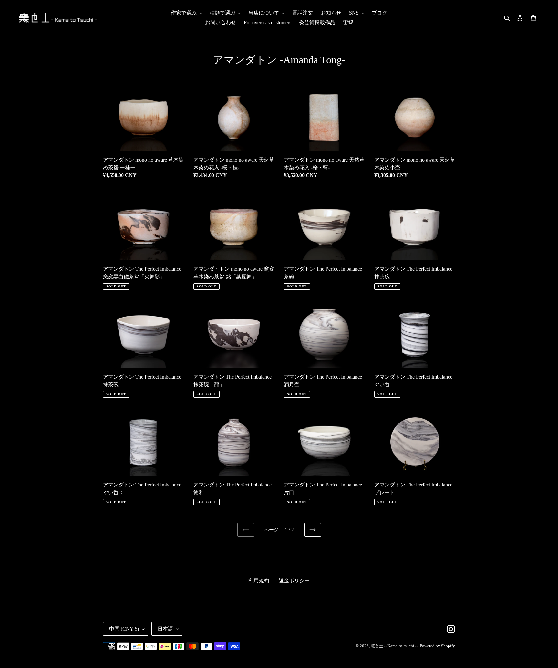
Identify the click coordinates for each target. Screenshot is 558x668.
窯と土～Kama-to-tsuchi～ (394, 645)
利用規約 (258, 580)
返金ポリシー (294, 580)
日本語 (165, 628)
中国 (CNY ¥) (124, 628)
